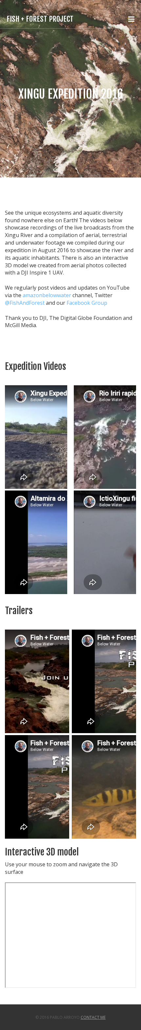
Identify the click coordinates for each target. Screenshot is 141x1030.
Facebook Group (87, 302)
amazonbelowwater (47, 295)
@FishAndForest (25, 302)
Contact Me (93, 1017)
